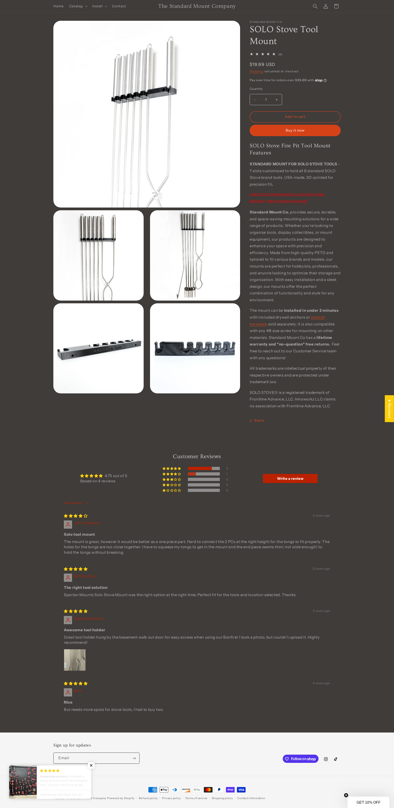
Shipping (256, 71)
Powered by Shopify (121, 798)
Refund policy (148, 798)
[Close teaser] (346, 795)
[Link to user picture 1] (75, 660)
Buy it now (295, 130)
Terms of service (196, 798)
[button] (77, 6)
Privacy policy (171, 798)
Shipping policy (222, 798)
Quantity (256, 89)
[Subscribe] (134, 758)
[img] (76, 516)
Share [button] (259, 420)
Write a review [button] (290, 478)
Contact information (251, 798)
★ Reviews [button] (389, 408)
